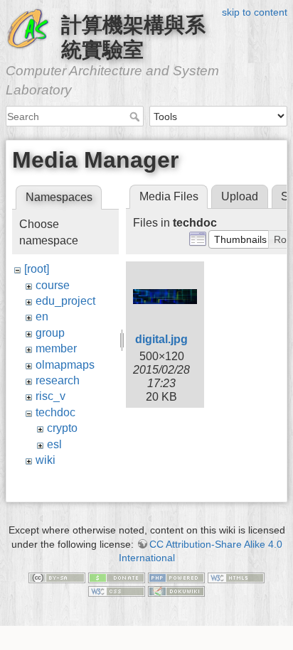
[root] (36, 269)
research (58, 380)
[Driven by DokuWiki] (176, 591)
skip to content (254, 12)
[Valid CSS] (116, 591)
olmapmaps (65, 365)
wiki (45, 460)
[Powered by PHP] (176, 577)
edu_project (65, 301)
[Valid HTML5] (236, 577)
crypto (62, 428)
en (42, 316)
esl (54, 444)
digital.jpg (161, 339)
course (53, 285)
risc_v (50, 396)
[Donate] (116, 577)
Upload (239, 196)
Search (136, 116)
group (50, 333)
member (56, 348)
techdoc (55, 412)
